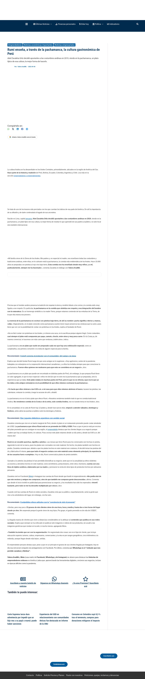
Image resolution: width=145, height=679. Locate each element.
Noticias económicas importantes (38, 45)
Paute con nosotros (74, 675)
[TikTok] (24, 654)
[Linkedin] (16, 654)
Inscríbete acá (108, 656)
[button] (42, 24)
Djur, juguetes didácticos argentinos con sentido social (42, 418)
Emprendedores (15, 45)
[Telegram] (27, 129)
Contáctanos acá (58, 664)
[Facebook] (22, 129)
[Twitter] (12, 654)
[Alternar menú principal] (26, 24)
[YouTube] (28, 654)
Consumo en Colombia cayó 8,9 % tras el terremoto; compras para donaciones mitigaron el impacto (86, 617)
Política (39, 675)
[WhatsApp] (8, 129)
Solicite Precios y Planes (54, 675)
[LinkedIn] (18, 129)
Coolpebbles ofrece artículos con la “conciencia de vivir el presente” (47, 502)
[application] (50, 24)
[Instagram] (20, 654)
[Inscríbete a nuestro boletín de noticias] (23, 579)
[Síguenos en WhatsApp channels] (54, 579)
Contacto (30, 675)
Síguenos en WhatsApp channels (54, 583)
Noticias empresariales (65, 45)
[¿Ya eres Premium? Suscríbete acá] (85, 579)
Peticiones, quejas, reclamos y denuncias (101, 675)
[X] (13, 129)
